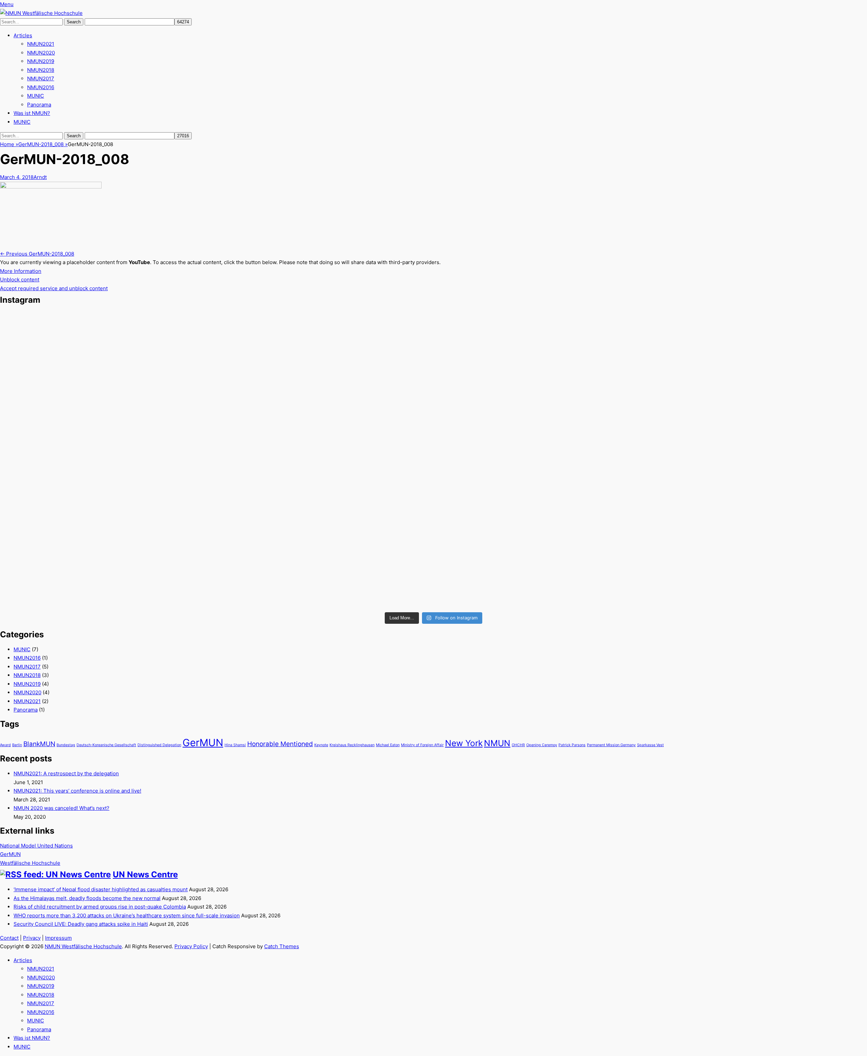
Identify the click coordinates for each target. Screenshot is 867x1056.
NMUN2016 (40, 87)
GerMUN (203, 743)
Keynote (321, 745)
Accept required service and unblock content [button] (54, 288)
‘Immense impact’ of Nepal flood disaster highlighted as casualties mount (101, 889)
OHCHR (518, 745)
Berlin (17, 745)
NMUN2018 (40, 70)
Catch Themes (281, 946)
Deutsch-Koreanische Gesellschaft (106, 745)
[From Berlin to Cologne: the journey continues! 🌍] (433, 417)
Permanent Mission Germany (611, 745)
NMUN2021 (40, 44)
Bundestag (66, 745)
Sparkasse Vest (650, 745)
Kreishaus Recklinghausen (352, 745)
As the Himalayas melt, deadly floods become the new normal (87, 898)
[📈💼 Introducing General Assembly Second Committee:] (433, 571)
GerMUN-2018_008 (43, 144)
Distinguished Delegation (159, 745)
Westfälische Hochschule (30, 863)
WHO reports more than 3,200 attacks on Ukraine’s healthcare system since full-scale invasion (127, 915)
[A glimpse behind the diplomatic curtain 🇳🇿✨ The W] (143, 559)
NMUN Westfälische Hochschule (83, 946)
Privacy (32, 938)
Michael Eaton (388, 745)
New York (464, 743)
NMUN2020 (41, 52)
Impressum (58, 938)
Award (5, 745)
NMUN (497, 743)
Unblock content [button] (19, 279)
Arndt (40, 177)
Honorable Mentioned (280, 744)
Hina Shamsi (235, 745)
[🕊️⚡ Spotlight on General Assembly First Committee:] (723, 567)
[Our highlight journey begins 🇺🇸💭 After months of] (143, 426)
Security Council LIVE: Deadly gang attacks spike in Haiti (81, 924)
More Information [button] (20, 271)
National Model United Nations (36, 845)
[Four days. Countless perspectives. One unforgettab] (723, 456)
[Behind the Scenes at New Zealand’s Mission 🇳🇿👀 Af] (433, 345)
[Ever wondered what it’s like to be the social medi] (723, 345)
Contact (9, 938)
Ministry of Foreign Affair (422, 745)
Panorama (39, 104)
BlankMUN (39, 744)
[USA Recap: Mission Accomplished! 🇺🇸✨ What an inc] (143, 345)
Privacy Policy (191, 946)
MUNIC (35, 96)
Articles (23, 35)
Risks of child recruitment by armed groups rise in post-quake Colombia (100, 906)
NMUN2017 (40, 78)
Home (9, 144)
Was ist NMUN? (32, 113)
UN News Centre (145, 874)
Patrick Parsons (572, 745)
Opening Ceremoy (541, 745)
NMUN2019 (40, 61)
